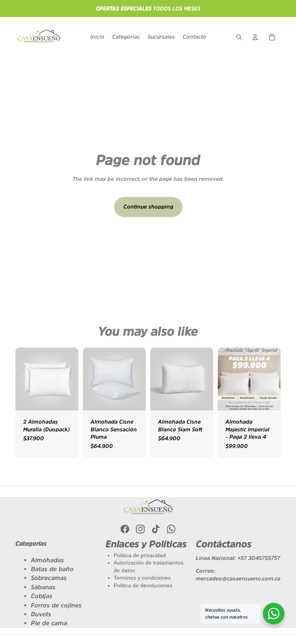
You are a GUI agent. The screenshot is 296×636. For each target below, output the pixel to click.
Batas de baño (52, 569)
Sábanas (43, 587)
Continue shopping (148, 206)
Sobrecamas (49, 578)
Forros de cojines (56, 605)
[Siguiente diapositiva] (275, 378)
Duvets (41, 614)
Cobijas (41, 596)
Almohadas (47, 560)
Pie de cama (49, 623)
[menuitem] (97, 37)
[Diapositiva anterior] (224, 378)
